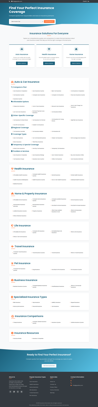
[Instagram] (86, 1)
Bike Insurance (16, 302)
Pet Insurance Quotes (76, 269)
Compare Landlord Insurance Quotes (59, 199)
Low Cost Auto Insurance (19, 112)
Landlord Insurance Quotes (20, 211)
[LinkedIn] (88, 1)
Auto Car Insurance (18, 138)
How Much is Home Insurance (59, 205)
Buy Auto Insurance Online (77, 155)
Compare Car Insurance (58, 95)
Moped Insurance (75, 302)
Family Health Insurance (77, 175)
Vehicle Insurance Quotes (77, 322)
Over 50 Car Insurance (18, 125)
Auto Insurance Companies (20, 155)
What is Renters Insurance (19, 216)
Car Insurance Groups (18, 159)
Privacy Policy (53, 387)
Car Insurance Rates (57, 112)
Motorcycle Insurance (18, 306)
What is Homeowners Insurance (76, 210)
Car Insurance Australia (19, 131)
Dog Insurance (36, 269)
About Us (52, 381)
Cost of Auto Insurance (38, 106)
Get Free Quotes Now (49, 365)
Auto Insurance (33, 381)
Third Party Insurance (38, 142)
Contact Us (53, 384)
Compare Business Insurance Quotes (40, 286)
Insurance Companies (38, 338)
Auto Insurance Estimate (77, 159)
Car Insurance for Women (39, 120)
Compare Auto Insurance (39, 95)
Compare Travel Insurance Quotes (20, 252)
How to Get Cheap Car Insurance (76, 106)
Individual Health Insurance (77, 179)
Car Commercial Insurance (39, 138)
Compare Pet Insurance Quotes (19, 269)
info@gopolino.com (17, 1)
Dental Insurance (56, 175)
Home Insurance (34, 387)
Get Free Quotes (48, 21)
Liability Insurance (56, 302)
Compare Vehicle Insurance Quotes (39, 322)
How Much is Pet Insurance (58, 269)
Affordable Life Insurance (19, 232)
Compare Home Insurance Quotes (39, 199)
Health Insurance (34, 384)
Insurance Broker (17, 338)
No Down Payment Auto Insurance (38, 111)
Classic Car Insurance (57, 138)
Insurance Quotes (17, 99)
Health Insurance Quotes (39, 179)
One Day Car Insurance (38, 148)
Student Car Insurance (38, 125)
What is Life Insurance (76, 232)
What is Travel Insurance (77, 252)
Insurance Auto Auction (38, 159)
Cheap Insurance (17, 322)
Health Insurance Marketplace (20, 179)
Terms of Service (54, 390)
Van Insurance (55, 306)
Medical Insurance (17, 183)
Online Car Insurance (57, 159)
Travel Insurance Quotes (39, 252)
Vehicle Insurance (75, 306)
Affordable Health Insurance (20, 175)
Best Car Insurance (56, 91)
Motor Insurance (17, 142)
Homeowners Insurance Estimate (19, 205)
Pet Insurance (33, 395)
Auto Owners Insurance (57, 155)
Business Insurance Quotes (20, 286)
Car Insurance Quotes (18, 95)
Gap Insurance (36, 302)
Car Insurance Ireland (38, 131)
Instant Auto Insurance (19, 148)
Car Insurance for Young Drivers (58, 120)
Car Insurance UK (56, 131)
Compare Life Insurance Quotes (38, 231)
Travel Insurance (56, 252)
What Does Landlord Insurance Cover (57, 210)
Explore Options (22, 63)
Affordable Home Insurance (20, 200)
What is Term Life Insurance (20, 236)
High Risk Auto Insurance (77, 120)
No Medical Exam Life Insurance (57, 231)
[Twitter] (85, 1)
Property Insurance (37, 211)
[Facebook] (83, 1)
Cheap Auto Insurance (18, 106)
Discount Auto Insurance (58, 106)
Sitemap (52, 392)
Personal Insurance (37, 306)
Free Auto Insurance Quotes (78, 95)
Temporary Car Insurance (58, 148)
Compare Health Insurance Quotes (39, 174)
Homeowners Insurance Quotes (38, 205)
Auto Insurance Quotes (38, 91)
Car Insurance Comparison (77, 91)
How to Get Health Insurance (59, 179)
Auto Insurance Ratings (38, 155)
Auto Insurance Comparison (20, 91)
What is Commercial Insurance (76, 286)
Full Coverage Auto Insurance (78, 138)
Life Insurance (33, 390)
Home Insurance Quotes (77, 200)
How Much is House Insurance (78, 205)
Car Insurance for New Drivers (20, 120)
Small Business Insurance (58, 286)
